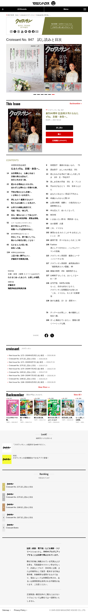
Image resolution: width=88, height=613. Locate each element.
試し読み (59, 128)
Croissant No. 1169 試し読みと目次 (28, 372)
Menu (66, 9)
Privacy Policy (20, 610)
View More (42, 387)
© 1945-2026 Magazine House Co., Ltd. (67, 610)
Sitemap (5, 610)
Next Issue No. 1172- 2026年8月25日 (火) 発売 (32, 355)
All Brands (22, 9)
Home (16, 15)
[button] (34, 94)
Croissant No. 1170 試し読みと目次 (28, 365)
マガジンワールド (44, 3)
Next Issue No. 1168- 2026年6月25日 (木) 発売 (32, 382)
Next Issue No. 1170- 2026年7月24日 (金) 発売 (32, 369)
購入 (59, 134)
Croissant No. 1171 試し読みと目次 (28, 359)
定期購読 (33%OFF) (59, 140)
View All (77, 395)
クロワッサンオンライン (61, 27)
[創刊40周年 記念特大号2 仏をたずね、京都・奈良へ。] (25, 130)
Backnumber (75, 104)
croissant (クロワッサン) (27, 15)
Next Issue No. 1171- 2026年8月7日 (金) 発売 (32, 362)
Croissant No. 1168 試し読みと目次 (28, 379)
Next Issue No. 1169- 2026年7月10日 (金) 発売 (32, 375)
